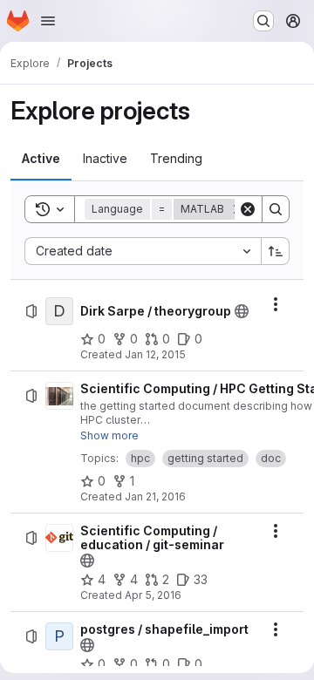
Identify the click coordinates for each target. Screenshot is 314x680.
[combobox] (142, 251)
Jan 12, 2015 (155, 354)
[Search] (276, 209)
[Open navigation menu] (48, 21)
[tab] (41, 158)
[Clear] (247, 209)
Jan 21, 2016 (155, 496)
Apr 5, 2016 (153, 595)
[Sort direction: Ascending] (276, 251)
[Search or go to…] (263, 20)
